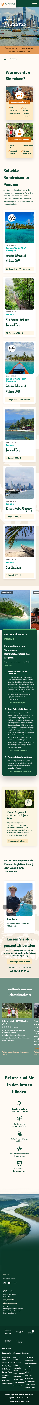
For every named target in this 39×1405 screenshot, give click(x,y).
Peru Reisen (6, 1380)
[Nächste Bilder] (35, 610)
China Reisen (29, 1357)
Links (27, 1401)
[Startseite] (5, 59)
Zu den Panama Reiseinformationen (19, 771)
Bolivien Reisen (7, 1363)
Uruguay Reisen (7, 1383)
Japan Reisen (29, 1367)
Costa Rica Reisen (16, 1359)
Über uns (6, 1274)
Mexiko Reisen (18, 1380)
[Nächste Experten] (34, 907)
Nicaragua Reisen (19, 1383)
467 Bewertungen (23, 51)
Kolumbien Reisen (5, 1376)
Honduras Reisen (19, 1373)
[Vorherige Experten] (5, 907)
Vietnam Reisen (30, 1388)
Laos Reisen (28, 1375)
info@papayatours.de (10, 1303)
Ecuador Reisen (7, 1372)
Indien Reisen (29, 1361)
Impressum (29, 1394)
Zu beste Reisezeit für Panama (18, 750)
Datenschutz (26, 1398)
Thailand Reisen (30, 1384)
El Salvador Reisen (17, 1364)
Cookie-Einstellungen (17, 1401)
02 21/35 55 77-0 (19, 971)
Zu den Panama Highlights (16, 702)
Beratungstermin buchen (19, 961)
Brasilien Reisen (7, 1366)
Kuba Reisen (17, 1376)
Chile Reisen (6, 1369)
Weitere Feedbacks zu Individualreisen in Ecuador (15, 1053)
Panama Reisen (18, 1386)
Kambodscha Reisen (29, 1371)
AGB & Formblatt (14, 1398)
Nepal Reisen (29, 1378)
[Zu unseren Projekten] (19, 799)
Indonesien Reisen (31, 1364)
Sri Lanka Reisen (30, 1381)
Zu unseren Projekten (17, 841)
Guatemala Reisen (17, 1369)
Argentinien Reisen (6, 1359)
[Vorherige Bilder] (3, 610)
